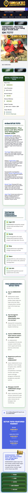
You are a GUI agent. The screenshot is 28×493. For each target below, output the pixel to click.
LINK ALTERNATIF (15, 486)
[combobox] (12, 9)
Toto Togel (7, 152)
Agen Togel (8, 194)
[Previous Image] (2, 48)
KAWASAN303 (9, 135)
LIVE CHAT (15, 489)
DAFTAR (20, 23)
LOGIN (7, 23)
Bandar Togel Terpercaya (15, 173)
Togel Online (12, 160)
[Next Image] (26, 48)
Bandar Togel (8, 184)
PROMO (15, 474)
